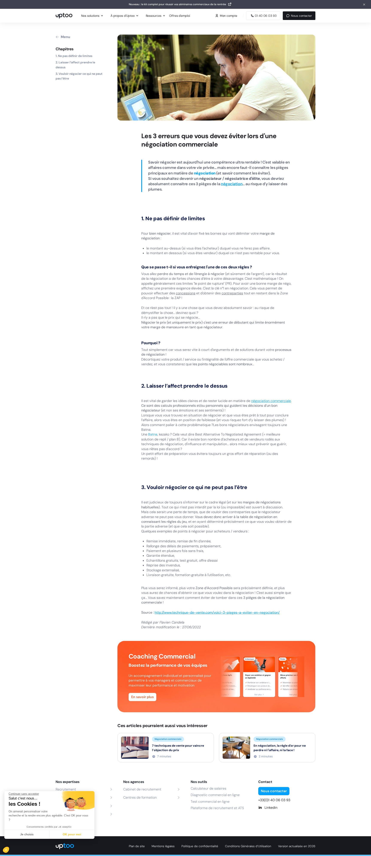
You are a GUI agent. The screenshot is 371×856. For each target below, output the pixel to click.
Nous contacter (301, 16)
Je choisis (26, 834)
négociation (231, 183)
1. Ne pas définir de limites (74, 56)
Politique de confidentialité (199, 846)
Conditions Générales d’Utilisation (248, 846)
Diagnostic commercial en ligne (215, 795)
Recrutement (66, 789)
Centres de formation (140, 797)
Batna (152, 434)
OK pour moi (72, 834)
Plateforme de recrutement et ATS (217, 808)
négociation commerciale (271, 401)
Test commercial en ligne (210, 801)
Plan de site (137, 846)
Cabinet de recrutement (142, 789)
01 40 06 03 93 (266, 16)
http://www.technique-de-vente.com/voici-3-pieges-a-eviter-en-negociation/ (217, 612)
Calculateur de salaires (208, 788)
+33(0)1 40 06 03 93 (274, 800)
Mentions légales (163, 846)
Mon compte (228, 16)
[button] (9, 849)
